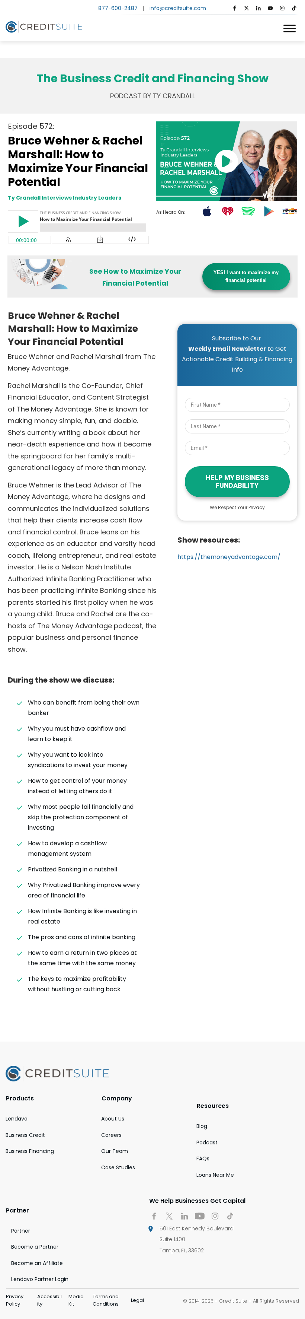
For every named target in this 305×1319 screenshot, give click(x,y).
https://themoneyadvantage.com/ (228, 557)
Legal (137, 1300)
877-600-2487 (118, 8)
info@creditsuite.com (178, 8)
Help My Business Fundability (237, 482)
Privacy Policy (14, 1300)
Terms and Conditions (106, 1300)
